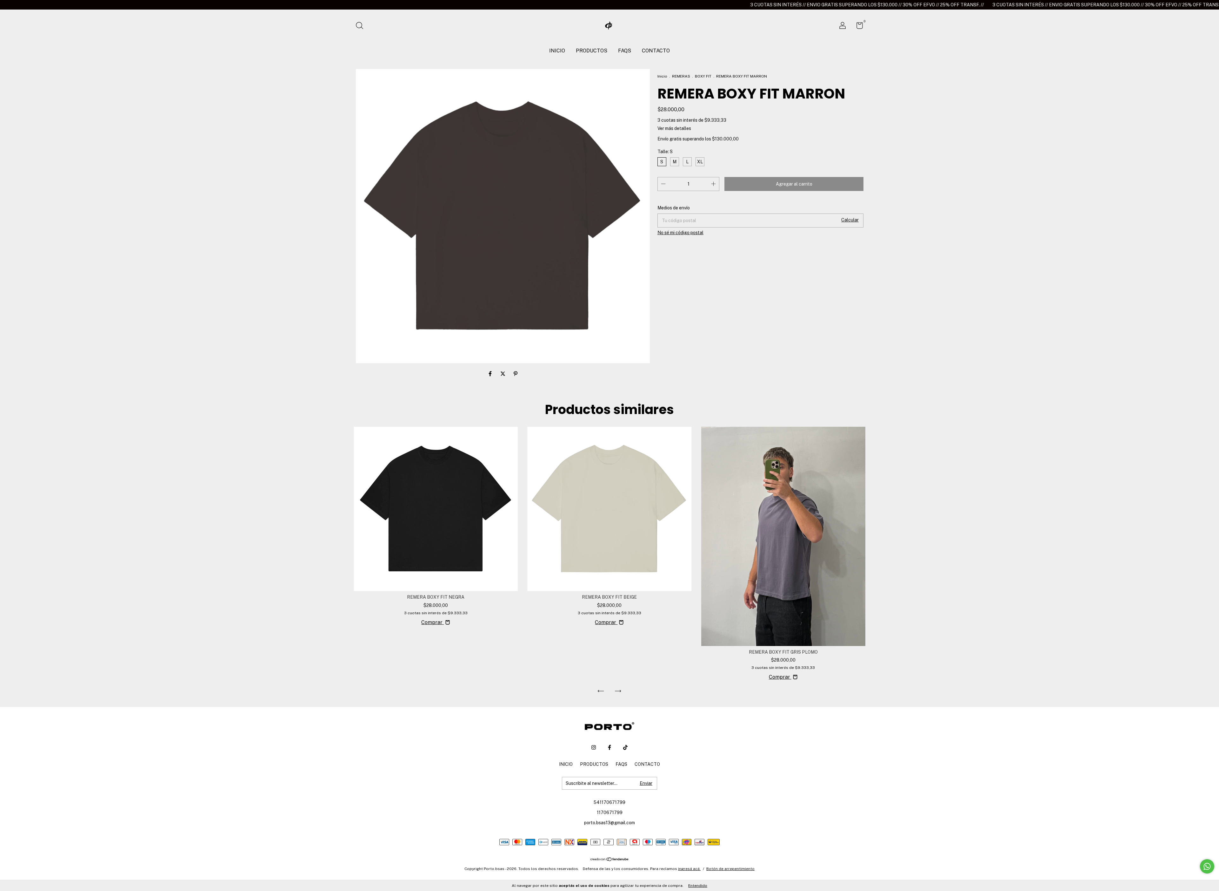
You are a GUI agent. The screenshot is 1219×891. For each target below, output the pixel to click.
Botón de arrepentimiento (730, 869)
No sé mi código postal (680, 232)
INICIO (557, 51)
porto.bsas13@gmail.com (609, 822)
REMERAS (681, 76)
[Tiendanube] (609, 860)
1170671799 (610, 812)
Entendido (697, 885)
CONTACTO (656, 51)
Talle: (665, 151)
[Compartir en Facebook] (491, 374)
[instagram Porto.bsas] (593, 747)
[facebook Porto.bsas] (609, 747)
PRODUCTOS (591, 51)
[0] (857, 26)
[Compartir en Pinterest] (515, 374)
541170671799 (609, 802)
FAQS (624, 51)
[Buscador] (362, 26)
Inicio (662, 76)
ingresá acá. (689, 869)
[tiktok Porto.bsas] (625, 747)
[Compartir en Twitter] (503, 374)
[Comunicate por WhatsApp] (1207, 866)
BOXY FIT (703, 76)
